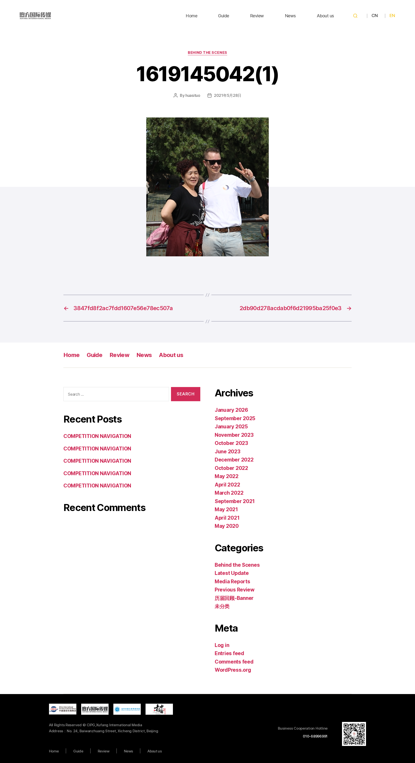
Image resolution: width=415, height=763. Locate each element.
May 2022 (226, 476)
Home (191, 15)
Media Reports (232, 581)
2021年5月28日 (227, 95)
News (290, 15)
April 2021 (227, 518)
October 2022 (231, 468)
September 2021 (235, 501)
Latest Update (232, 573)
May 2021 (226, 509)
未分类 (222, 606)
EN (392, 15)
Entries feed (229, 653)
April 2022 (227, 485)
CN (375, 15)
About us (325, 15)
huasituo (192, 95)
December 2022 (234, 460)
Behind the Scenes (207, 52)
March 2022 (229, 493)
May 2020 (227, 526)
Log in (222, 645)
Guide (223, 15)
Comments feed (234, 662)
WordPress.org (233, 670)
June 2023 (227, 452)
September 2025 (235, 418)
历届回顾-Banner (234, 598)
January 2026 (231, 410)
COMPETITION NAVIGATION (97, 436)
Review (257, 15)
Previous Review (235, 590)
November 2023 (234, 435)
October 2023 (231, 443)
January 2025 (231, 427)
